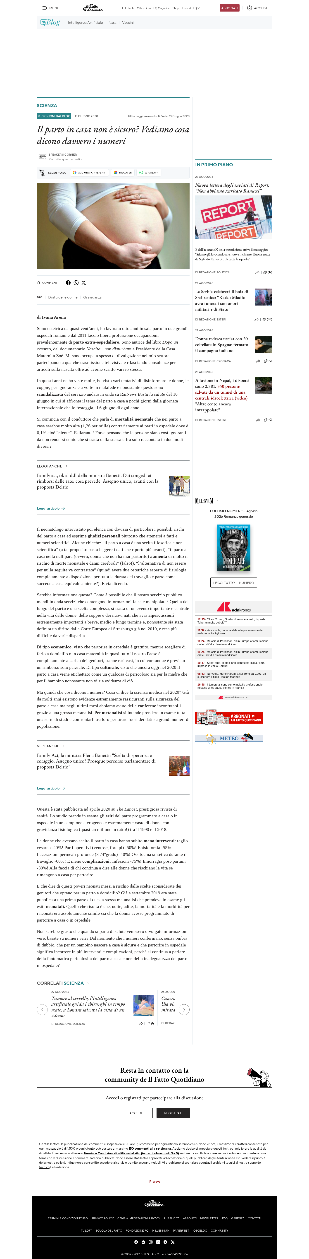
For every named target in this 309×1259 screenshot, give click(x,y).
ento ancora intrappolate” (213, 407)
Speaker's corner (63, 154)
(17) (270, 272)
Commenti (50, 282)
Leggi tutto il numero (233, 582)
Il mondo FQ (189, 8)
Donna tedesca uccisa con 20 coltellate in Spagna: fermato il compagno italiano (221, 344)
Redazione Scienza (68, 1023)
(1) (152, 1023)
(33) (269, 319)
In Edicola (128, 8)
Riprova (154, 1181)
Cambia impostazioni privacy (138, 1218)
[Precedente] (42, 1009)
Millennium (144, 8)
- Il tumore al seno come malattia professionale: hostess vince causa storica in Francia (230, 686)
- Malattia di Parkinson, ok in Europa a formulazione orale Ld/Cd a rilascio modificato (233, 643)
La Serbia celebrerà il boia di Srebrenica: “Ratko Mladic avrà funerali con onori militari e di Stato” (221, 300)
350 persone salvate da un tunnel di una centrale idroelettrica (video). (222, 392)
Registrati (173, 1113)
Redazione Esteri (210, 319)
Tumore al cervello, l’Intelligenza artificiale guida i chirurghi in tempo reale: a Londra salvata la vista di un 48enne (88, 1007)
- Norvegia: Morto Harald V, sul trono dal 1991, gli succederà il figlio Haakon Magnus (231, 675)
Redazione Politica (212, 272)
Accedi (135, 1113)
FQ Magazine (161, 8)
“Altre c (202, 404)
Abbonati (229, 8)
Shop (176, 8)
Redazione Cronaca (213, 361)
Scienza (47, 105)
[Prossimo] (184, 1009)
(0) (270, 360)
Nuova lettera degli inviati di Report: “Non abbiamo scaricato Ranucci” (232, 188)
